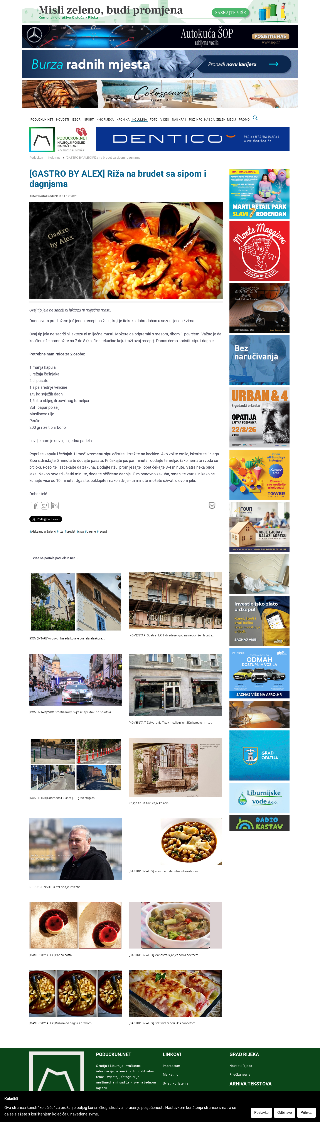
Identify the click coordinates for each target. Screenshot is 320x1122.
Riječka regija (240, 1075)
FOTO (154, 119)
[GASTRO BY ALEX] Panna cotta (50, 955)
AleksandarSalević (43, 531)
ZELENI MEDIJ (226, 119)
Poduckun (36, 158)
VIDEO (164, 119)
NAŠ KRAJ (179, 119)
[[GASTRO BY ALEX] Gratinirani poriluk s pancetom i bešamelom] (175, 993)
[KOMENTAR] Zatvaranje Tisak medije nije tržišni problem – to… (170, 723)
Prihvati (306, 1112)
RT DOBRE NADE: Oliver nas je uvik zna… (56, 887)
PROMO (244, 119)
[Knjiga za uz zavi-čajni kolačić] (175, 767)
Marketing (171, 1075)
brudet (70, 531)
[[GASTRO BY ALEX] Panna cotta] (75, 925)
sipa (81, 531)
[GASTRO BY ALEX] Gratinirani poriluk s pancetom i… (164, 1023)
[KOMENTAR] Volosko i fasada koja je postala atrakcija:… (67, 638)
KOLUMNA (139, 119)
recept (103, 531)
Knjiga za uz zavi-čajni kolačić (148, 803)
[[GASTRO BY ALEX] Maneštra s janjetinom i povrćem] (175, 925)
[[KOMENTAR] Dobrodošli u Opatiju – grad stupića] (75, 764)
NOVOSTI (62, 119)
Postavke (261, 1112)
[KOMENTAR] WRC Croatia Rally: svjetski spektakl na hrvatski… (71, 712)
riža (61, 531)
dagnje (91, 531)
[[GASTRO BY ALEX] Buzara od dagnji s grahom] (75, 993)
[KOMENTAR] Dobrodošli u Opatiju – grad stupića (62, 798)
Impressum (171, 1066)
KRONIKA (123, 119)
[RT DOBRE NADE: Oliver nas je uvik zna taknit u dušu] (75, 849)
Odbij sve (284, 1112)
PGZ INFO (195, 119)
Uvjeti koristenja (176, 1083)
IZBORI (76, 119)
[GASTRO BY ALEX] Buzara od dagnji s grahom (60, 1023)
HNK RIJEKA (105, 119)
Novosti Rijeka (240, 1066)
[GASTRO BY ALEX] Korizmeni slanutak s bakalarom (163, 871)
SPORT (89, 119)
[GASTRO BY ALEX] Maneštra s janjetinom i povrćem (163, 955)
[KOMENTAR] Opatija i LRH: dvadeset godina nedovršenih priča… (171, 635)
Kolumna (54, 158)
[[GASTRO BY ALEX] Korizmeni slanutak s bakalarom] (175, 841)
